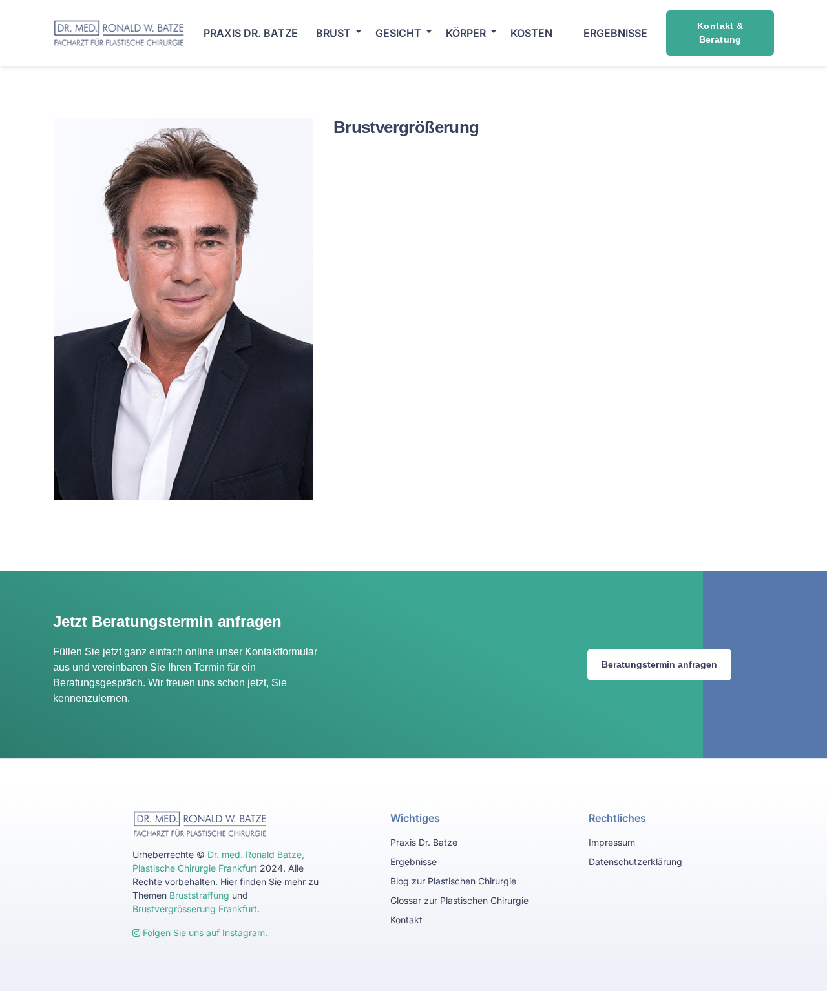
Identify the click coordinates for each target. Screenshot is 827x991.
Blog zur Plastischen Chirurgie (453, 880)
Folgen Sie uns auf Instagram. (203, 932)
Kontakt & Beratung (720, 33)
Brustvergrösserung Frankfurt (194, 908)
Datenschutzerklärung (635, 861)
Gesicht (398, 32)
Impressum (612, 842)
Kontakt (406, 919)
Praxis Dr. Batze (251, 32)
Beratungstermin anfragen (659, 664)
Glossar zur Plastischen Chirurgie (459, 900)
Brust (333, 32)
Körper (466, 32)
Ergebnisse (413, 861)
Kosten (531, 32)
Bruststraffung (199, 895)
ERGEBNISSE (615, 32)
